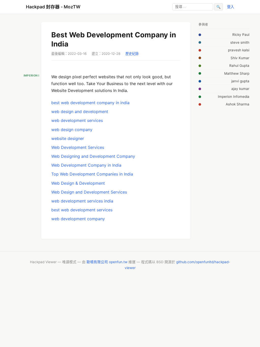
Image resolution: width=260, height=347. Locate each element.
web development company (78, 218)
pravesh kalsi (238, 50)
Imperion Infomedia (233, 96)
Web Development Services (77, 147)
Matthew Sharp (236, 73)
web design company (71, 129)
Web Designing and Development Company (93, 156)
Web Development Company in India (86, 165)
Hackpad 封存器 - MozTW (53, 6)
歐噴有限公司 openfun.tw (107, 262)
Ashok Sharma (237, 104)
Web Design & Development (78, 183)
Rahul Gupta (239, 66)
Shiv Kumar (240, 58)
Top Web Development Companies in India (92, 174)
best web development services (81, 209)
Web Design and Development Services (89, 192)
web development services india (82, 200)
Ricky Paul (240, 35)
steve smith (239, 42)
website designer (67, 138)
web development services (77, 120)
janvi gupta (240, 81)
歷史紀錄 (132, 54)
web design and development (79, 111)
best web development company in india (90, 102)
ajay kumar (240, 89)
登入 (230, 7)
